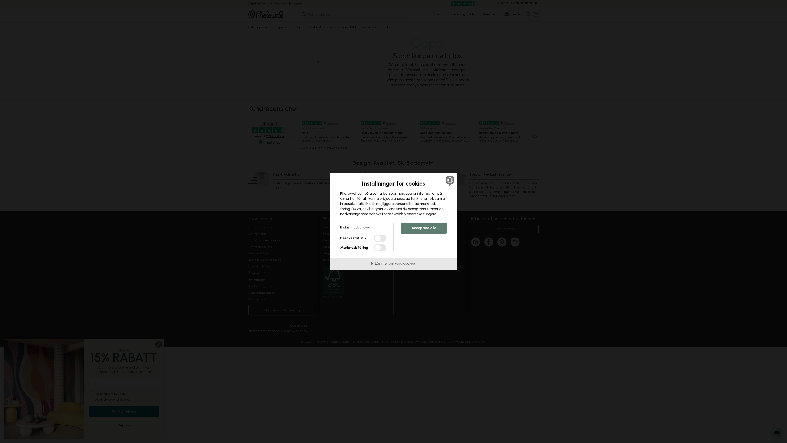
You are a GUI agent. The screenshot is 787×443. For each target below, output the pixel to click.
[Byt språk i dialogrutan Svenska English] (449, 180)
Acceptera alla (424, 228)
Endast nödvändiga (355, 227)
